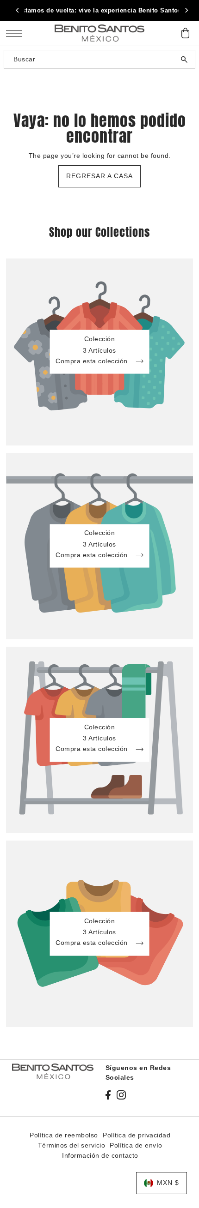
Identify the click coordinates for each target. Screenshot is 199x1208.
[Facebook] (108, 1094)
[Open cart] (185, 33)
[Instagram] (121, 1094)
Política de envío (136, 1145)
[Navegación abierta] (16, 33)
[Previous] (18, 11)
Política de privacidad (136, 1135)
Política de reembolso (64, 1135)
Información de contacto (100, 1155)
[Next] (186, 11)
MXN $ (168, 1182)
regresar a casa (99, 176)
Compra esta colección (93, 361)
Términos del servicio (72, 1145)
